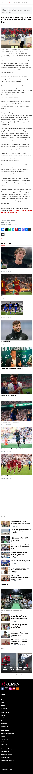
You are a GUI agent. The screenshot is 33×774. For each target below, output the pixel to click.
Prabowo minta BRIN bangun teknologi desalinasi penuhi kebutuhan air (19, 538)
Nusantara (4, 708)
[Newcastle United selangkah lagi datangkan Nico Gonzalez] (16, 330)
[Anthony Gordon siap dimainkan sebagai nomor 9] (16, 257)
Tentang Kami (5, 757)
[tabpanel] (16, 663)
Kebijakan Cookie (6, 754)
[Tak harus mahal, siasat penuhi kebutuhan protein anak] (5, 562)
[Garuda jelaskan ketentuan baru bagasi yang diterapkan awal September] (5, 531)
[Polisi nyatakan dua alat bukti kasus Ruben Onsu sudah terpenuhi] (5, 570)
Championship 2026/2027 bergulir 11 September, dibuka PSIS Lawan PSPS (13, 367)
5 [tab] (21, 674)
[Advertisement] (16, 497)
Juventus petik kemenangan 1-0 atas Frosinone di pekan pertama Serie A (13, 448)
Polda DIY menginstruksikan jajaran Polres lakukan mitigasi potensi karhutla (20, 633)
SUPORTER (16, 238)
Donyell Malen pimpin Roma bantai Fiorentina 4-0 (16, 294)
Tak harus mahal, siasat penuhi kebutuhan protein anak (20, 561)
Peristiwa (4, 718)
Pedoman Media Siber (8, 760)
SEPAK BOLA (7, 238)
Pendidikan (4, 726)
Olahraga (12, 9)
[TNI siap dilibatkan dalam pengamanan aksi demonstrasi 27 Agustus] (5, 524)
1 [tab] (11, 674)
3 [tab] (16, 674)
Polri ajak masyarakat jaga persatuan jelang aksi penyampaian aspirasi (19, 554)
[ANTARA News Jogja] (18, 2)
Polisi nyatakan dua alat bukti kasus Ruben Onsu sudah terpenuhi (20, 569)
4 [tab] (19, 674)
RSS (2, 763)
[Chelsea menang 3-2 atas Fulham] (12, 308)
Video (3, 705)
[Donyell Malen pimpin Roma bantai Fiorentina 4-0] (16, 284)
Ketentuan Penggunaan (8, 749)
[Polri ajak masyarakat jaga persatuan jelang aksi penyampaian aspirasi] (5, 555)
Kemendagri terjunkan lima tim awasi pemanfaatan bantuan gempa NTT (20, 546)
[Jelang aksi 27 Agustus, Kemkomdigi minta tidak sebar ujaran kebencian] (5, 578)
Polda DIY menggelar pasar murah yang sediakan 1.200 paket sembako (19, 626)
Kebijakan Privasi (6, 751)
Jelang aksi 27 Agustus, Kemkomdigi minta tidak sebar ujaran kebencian (20, 577)
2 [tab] (14, 674)
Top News (4, 584)
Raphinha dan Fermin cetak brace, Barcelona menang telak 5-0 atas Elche (15, 421)
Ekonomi (3, 721)
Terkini (3, 517)
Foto (2, 648)
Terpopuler (4, 700)
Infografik (4, 744)
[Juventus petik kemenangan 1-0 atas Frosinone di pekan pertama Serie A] (16, 437)
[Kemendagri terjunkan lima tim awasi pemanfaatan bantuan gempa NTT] (5, 547)
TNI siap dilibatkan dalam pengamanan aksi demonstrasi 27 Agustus (20, 523)
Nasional (3, 742)
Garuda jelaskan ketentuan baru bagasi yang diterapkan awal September (21, 531)
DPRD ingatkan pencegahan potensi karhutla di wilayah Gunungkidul (19, 641)
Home (6, 9)
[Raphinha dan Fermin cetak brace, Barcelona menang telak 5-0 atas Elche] (16, 411)
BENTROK (24, 238)
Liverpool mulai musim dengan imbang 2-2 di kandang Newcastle (15, 474)
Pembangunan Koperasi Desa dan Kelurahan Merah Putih (15, 669)
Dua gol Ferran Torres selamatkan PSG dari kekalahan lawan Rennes (15, 394)
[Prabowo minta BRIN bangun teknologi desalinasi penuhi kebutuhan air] (5, 539)
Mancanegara (5, 730)
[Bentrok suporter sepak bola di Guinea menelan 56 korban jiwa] (16, 599)
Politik (3, 715)
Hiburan (3, 736)
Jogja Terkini (5, 712)
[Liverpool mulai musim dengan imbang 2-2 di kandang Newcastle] (16, 464)
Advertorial (4, 739)
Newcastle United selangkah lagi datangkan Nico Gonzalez (15, 340)
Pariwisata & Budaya (7, 733)
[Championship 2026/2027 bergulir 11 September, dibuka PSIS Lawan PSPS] (16, 357)
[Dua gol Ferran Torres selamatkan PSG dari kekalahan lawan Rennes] (16, 384)
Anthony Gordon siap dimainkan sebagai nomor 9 (14, 267)
